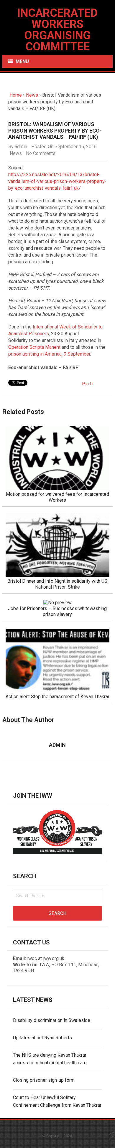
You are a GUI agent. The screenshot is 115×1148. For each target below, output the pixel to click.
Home (15, 95)
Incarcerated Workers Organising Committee (57, 29)
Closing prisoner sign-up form (44, 1080)
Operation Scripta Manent (34, 347)
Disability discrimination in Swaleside (51, 1020)
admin (21, 146)
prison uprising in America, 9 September (49, 354)
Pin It (87, 383)
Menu (22, 61)
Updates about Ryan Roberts (42, 1037)
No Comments (40, 153)
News (32, 95)
